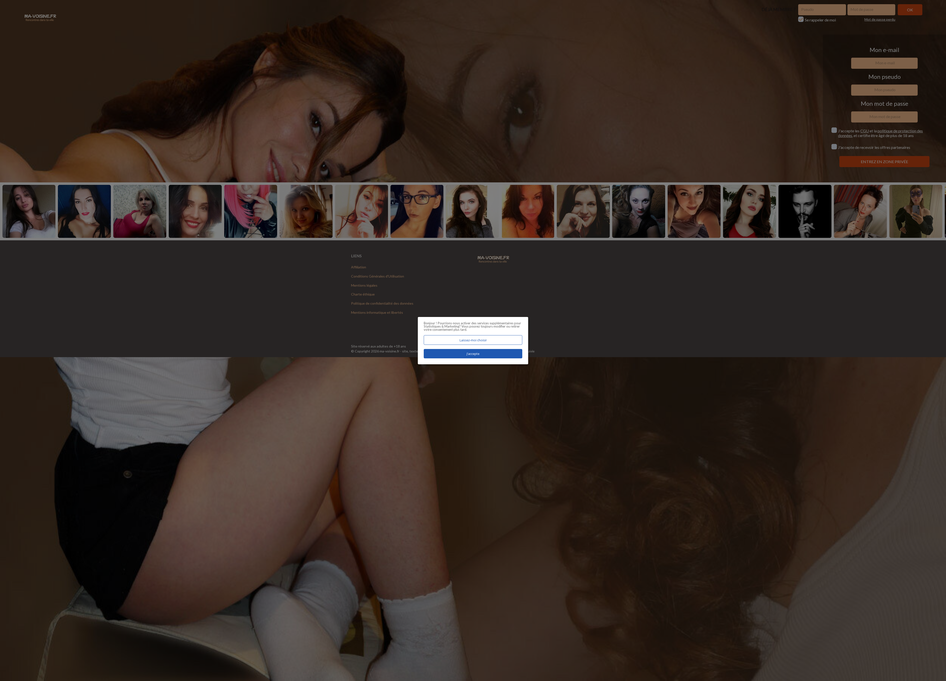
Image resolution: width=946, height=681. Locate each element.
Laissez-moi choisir (473, 340)
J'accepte (473, 353)
